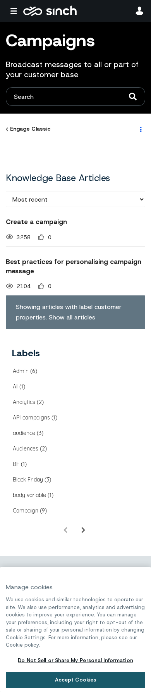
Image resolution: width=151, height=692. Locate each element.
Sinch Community (50, 11)
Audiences (25, 448)
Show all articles (72, 317)
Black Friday (28, 479)
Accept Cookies (75, 679)
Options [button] (140, 129)
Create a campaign (36, 221)
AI (15, 386)
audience (24, 433)
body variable (29, 495)
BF (16, 464)
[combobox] (75, 96)
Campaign (25, 510)
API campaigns (31, 417)
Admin (21, 371)
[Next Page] (83, 530)
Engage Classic (30, 128)
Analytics (24, 402)
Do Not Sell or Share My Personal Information (75, 660)
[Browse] (15, 11)
